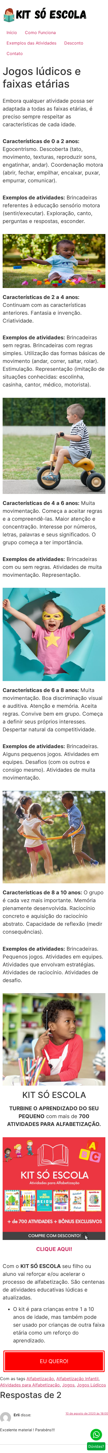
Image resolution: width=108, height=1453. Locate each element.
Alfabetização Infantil (77, 1378)
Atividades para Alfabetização (30, 1384)
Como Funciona (40, 32)
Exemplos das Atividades (31, 43)
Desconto (73, 43)
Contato (15, 53)
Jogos (68, 1384)
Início (12, 32)
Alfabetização (40, 1378)
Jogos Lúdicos (91, 1384)
